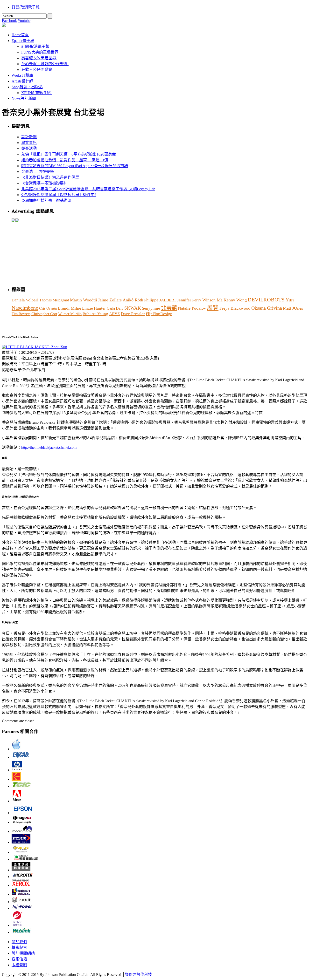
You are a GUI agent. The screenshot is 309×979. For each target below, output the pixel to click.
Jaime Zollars (110, 300)
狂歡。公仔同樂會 (36, 70)
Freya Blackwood (234, 308)
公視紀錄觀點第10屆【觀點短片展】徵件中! (58, 195)
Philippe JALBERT (160, 300)
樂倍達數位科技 (138, 974)
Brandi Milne (69, 308)
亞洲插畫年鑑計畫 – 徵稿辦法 (46, 200)
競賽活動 (29, 148)
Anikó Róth (133, 300)
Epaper (23, 41)
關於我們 (19, 942)
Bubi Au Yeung (95, 314)
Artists (22, 81)
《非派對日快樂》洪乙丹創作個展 (50, 177)
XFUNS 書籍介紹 (36, 93)
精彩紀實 (19, 947)
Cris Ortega (48, 308)
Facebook (9, 21)
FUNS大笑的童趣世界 (39, 52)
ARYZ (114, 314)
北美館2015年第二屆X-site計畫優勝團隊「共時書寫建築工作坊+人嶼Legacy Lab (88, 189)
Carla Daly (115, 308)
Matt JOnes (293, 308)
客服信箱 (19, 959)
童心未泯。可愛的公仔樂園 (44, 64)
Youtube (24, 21)
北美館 (169, 308)
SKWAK (132, 308)
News (24, 98)
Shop (27, 87)
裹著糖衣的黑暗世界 (38, 58)
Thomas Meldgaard (54, 300)
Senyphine (151, 308)
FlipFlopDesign (159, 314)
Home (20, 35)
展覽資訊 (29, 143)
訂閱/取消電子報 (26, 7)
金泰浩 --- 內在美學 (37, 172)
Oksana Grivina (266, 308)
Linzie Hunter (94, 308)
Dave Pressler (133, 313)
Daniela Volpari (25, 300)
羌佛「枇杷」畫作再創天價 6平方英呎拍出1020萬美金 (68, 154)
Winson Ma (212, 300)
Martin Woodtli (83, 300)
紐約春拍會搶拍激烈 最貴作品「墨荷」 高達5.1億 (64, 160)
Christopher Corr (44, 314)
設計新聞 (29, 137)
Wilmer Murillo (70, 314)
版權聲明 (19, 965)
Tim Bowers (21, 314)
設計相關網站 (23, 953)
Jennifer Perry (189, 300)
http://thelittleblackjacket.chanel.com (49, 447)
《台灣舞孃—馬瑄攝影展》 (44, 183)
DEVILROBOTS (266, 300)
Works (22, 75)
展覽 (212, 308)
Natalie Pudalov (192, 308)
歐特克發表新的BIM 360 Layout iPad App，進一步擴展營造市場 (74, 166)
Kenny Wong (235, 300)
